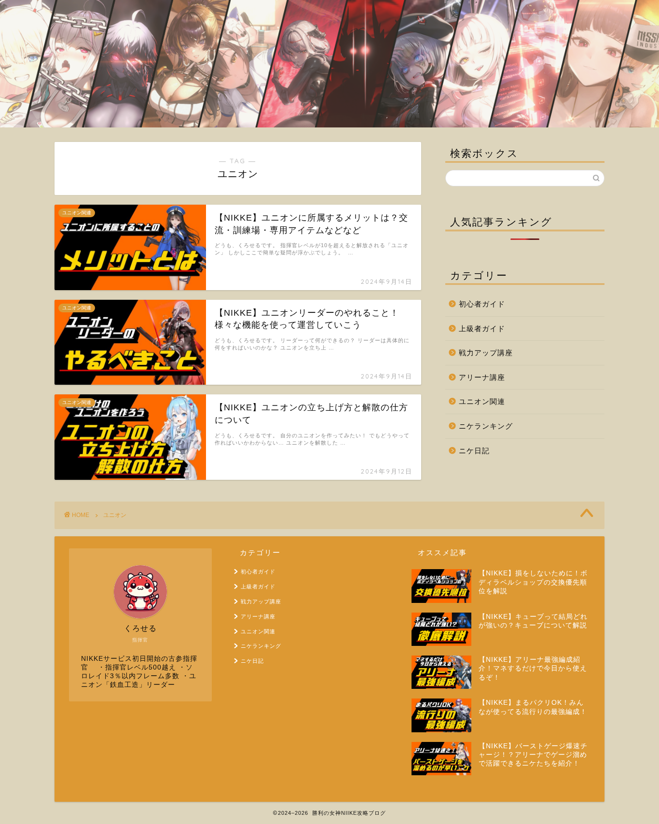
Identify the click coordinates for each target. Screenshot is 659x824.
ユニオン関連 (482, 401)
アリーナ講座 (482, 377)
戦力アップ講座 (486, 353)
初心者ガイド (482, 304)
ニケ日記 (474, 451)
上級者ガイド (482, 328)
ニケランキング (486, 426)
